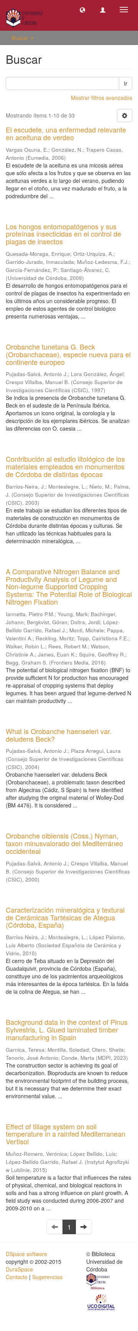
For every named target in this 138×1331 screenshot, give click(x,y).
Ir (125, 83)
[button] (82, 9)
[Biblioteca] (98, 1282)
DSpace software (26, 1254)
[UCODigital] (101, 1301)
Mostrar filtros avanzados (101, 97)
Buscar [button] (21, 37)
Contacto (17, 1277)
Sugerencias (47, 1277)
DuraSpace (19, 1269)
